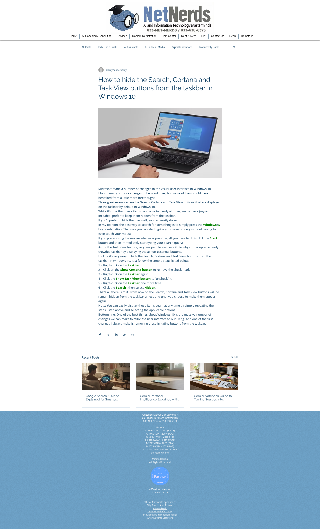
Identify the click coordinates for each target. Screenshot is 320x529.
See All (234, 357)
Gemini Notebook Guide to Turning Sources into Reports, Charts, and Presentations (213, 397)
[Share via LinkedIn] (116, 334)
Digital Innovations (182, 47)
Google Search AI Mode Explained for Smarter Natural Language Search (104, 397)
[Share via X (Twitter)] (108, 334)
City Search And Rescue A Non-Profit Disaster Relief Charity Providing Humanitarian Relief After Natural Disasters (160, 511)
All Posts (86, 47)
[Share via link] (124, 334)
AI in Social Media (155, 47)
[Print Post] (132, 334)
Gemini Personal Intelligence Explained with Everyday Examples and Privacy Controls (159, 397)
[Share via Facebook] (100, 334)
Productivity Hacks (209, 47)
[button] (97, 36)
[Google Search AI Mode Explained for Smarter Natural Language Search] (106, 376)
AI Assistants (131, 47)
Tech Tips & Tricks (108, 47)
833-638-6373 (169, 421)
